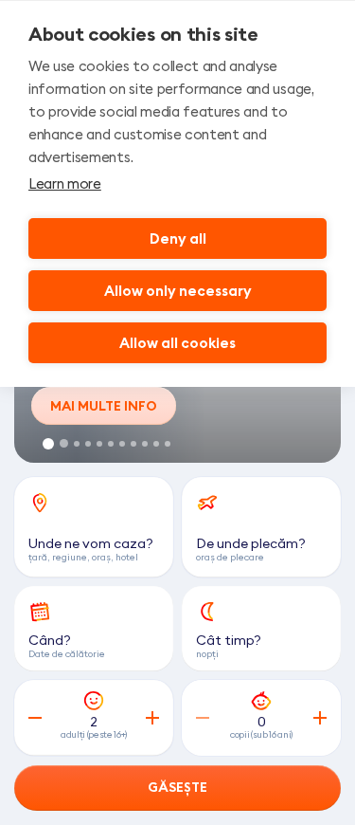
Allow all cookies (177, 343)
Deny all (178, 238)
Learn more (64, 183)
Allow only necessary (178, 291)
